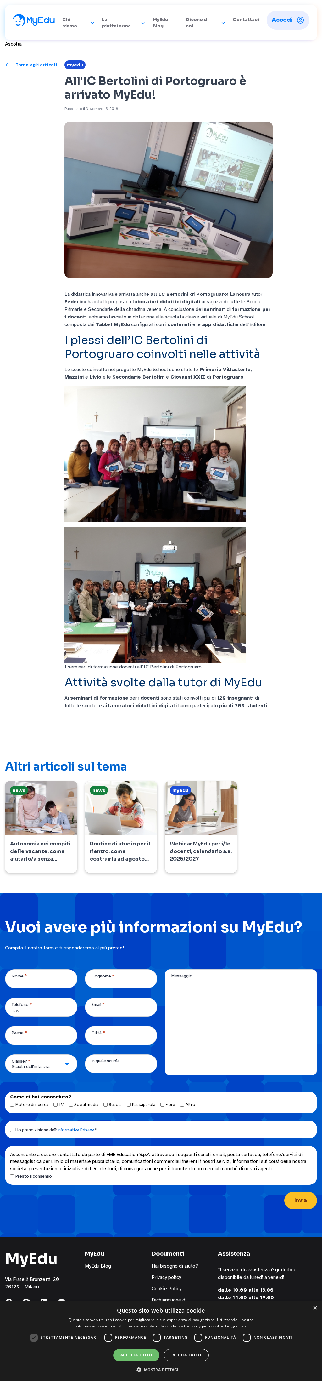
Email (98, 1004)
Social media (86, 1104)
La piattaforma (116, 23)
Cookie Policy (166, 1289)
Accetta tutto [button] (136, 1355)
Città (98, 1032)
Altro (190, 1104)
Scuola (115, 1104)
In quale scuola (105, 1060)
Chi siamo (69, 23)
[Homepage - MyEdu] (34, 20)
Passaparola (143, 1104)
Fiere (170, 1104)
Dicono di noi (197, 23)
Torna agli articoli (36, 64)
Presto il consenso (33, 1176)
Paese (19, 1032)
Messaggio (181, 975)
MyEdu (75, 65)
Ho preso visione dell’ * (56, 1129)
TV (61, 1104)
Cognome (103, 976)
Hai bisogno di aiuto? (175, 1266)
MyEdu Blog (160, 23)
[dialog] (161, 1341)
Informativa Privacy (76, 1129)
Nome (19, 976)
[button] (160, 1369)
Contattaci (246, 19)
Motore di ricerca (31, 1104)
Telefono (22, 1004)
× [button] (315, 1308)
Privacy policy (166, 1277)
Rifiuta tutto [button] (186, 1355)
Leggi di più (235, 1326)
